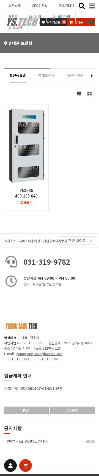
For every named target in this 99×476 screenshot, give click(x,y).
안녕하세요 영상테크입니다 (27, 441)
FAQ (26, 410)
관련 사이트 (77, 240)
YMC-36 (26, 193)
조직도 (13, 16)
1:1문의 (72, 410)
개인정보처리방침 (55, 240)
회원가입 (64, 16)
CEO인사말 (40, 5)
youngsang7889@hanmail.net (39, 353)
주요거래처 (66, 5)
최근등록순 (18, 75)
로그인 (17, 27)
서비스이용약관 (29, 240)
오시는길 (35, 16)
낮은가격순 (75, 75)
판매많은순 (46, 75)
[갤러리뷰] (89, 93)
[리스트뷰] (78, 93)
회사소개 (15, 5)
